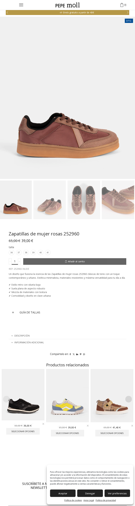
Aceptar (62, 493)
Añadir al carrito (76, 261)
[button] (7, 12)
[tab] (67, 335)
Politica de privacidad (106, 500)
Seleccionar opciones (23, 415)
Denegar (90, 493)
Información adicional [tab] (29, 342)
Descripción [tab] (22, 335)
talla (11, 247)
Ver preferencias (117, 493)
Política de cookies (73, 500)
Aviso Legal (88, 500)
